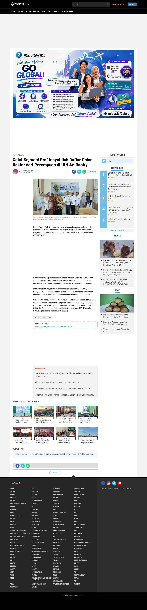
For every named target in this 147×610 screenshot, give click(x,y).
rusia (34, 566)
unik (12, 578)
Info (12, 521)
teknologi (57, 572)
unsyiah (56, 578)
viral (12, 584)
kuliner (77, 536)
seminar (56, 569)
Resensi (13, 566)
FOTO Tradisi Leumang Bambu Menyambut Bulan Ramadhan (115, 316)
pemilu (55, 554)
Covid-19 (77, 503)
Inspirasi (35, 524)
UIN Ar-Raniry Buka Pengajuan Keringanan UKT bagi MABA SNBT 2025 (120, 210)
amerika (13, 491)
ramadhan (57, 563)
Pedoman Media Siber (116, 488)
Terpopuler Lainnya (117, 230)
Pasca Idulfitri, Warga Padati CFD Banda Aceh (53, 326)
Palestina (35, 554)
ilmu (49, 11)
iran (12, 527)
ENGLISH (77, 506)
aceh (43, 11)
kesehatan (78, 533)
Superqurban (37, 572)
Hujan (12, 518)
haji (76, 512)
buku (76, 500)
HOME (76, 515)
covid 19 (56, 503)
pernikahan (36, 557)
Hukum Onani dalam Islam (119, 219)
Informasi (57, 521)
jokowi (55, 527)
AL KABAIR (56, 488)
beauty (13, 497)
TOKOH (12, 575)
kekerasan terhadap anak (20, 533)
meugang (56, 545)
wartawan (14, 587)
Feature (35, 509)
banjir (34, 494)
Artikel (36, 11)
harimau (35, 515)
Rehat (76, 563)
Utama (76, 578)
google (34, 512)
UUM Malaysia (58, 581)
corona (34, 503)
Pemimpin (77, 554)
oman (76, 551)
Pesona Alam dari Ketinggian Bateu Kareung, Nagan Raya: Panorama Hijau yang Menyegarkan (117, 272)
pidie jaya (78, 557)
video (76, 581)
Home (13, 11)
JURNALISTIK (78, 527)
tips (76, 572)
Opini (12, 554)
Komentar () (92, 171)
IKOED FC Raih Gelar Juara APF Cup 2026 (119, 197)
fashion (13, 509)
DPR (33, 506)
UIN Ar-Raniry (46, 317)
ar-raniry (57, 491)
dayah (12, 506)
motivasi (13, 548)
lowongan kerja (38, 542)
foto (54, 509)
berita (28, 11)
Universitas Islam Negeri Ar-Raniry (41, 579)
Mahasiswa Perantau (82, 542)
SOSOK (76, 569)
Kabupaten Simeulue (39, 530)
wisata (34, 587)
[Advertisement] (73, 31)
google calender (59, 512)
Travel (56, 11)
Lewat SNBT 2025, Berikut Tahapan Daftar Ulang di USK (120, 174)
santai (12, 569)
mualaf (56, 548)
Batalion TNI (79, 494)
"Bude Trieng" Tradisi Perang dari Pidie (116, 330)
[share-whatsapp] (84, 172)
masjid (34, 545)
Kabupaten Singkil (60, 530)
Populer (132, 4)
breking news (37, 500)
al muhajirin (79, 488)
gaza (12, 512)
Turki (55, 575)
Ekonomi (56, 506)
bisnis (12, 500)
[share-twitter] (79, 172)
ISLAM (34, 527)
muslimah (78, 548)
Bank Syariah (58, 494)
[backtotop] (73, 477)
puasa (34, 563)
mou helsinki (37, 548)
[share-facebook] (74, 172)
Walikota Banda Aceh (61, 584)
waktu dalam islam (39, 584)
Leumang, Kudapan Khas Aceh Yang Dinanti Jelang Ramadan (115, 323)
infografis (36, 521)
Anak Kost (36, 491)
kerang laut (57, 533)
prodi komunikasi (81, 560)
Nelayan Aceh (15, 551)
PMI (11, 560)
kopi (54, 536)
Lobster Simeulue (59, 539)
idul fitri (56, 518)
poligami (35, 560)
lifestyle (35, 539)
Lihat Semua (55, 473)
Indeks (20, 11)
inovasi (13, 524)
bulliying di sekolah (18, 503)
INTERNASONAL (79, 524)
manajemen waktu (17, 545)
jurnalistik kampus (18, 530)
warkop (77, 584)
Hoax (55, 515)
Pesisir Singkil (58, 557)
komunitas (36, 536)
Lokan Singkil (79, 539)
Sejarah (35, 569)
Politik (55, 560)
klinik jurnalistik (17, 536)
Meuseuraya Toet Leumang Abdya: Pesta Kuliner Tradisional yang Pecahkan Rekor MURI (117, 262)
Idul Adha (35, 518)
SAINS (76, 566)
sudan (12, 572)
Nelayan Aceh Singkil (40, 551)
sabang (56, 566)
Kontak (128, 488)
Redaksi (104, 488)
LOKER (12, 542)
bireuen (77, 497)
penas (12, 557)
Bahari (13, 494)
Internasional (67, 11)
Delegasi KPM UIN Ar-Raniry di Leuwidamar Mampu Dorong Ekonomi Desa (120, 186)
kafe (76, 530)
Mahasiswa (57, 542)
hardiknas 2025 (16, 515)
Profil (12, 563)
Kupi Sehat (14, 539)
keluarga (35, 533)
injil (76, 521)
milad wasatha (80, 545)
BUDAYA (55, 500)
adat (33, 488)
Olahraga (56, 551)
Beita (34, 497)
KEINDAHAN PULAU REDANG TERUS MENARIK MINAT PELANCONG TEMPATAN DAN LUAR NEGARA (115, 282)
